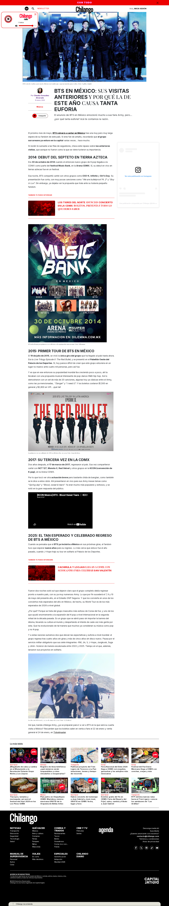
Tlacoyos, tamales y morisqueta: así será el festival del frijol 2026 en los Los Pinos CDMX (23, 800)
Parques (35, 841)
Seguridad (14, 836)
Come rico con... (61, 844)
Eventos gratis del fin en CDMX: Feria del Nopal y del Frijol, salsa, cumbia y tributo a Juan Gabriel (114, 800)
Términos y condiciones (149, 839)
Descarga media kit (151, 828)
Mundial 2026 (59, 862)
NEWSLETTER (43, 8)
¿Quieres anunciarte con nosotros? (144, 833)
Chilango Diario (82, 855)
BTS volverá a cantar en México (69, 133)
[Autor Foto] (40, 91)
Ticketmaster (59, 732)
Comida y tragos (60, 829)
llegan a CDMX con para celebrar (84, 568)
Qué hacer (14, 765)
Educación (14, 833)
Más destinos (37, 859)
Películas (80, 831)
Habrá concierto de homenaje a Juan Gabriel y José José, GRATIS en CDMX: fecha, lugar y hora (84, 800)
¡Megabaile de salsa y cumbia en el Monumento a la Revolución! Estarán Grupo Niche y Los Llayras (23, 770)
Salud (12, 841)
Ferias (103, 765)
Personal (13, 859)
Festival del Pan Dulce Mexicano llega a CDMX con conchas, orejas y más (144, 769)
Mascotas (36, 847)
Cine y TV (81, 828)
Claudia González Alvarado (41, 96)
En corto (35, 857)
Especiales (61, 854)
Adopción (58, 859)
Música (40, 107)
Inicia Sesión (140, 8)
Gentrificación (60, 857)
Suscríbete (154, 831)
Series (79, 833)
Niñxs (34, 844)
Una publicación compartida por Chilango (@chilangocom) (140, 203)
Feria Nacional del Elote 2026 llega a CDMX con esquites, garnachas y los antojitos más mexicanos (114, 770)
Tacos (56, 836)
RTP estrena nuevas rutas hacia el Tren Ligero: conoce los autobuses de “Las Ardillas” (144, 800)
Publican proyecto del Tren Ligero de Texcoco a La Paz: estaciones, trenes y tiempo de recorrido (84, 770)
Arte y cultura (37, 833)
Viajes (36, 854)
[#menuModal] (27, 8)
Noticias (43, 765)
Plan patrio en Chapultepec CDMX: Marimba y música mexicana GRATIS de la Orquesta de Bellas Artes (52, 800)
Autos (12, 862)
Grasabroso (59, 841)
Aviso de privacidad (151, 841)
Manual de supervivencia (19, 855)
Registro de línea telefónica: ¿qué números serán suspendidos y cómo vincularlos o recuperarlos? (53, 770)
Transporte (75, 765)
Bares (56, 839)
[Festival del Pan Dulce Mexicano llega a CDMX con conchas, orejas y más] (145, 755)
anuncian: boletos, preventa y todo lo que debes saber (85, 205)
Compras (36, 836)
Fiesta (56, 847)
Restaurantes (59, 833)
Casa (12, 864)
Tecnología (14, 839)
